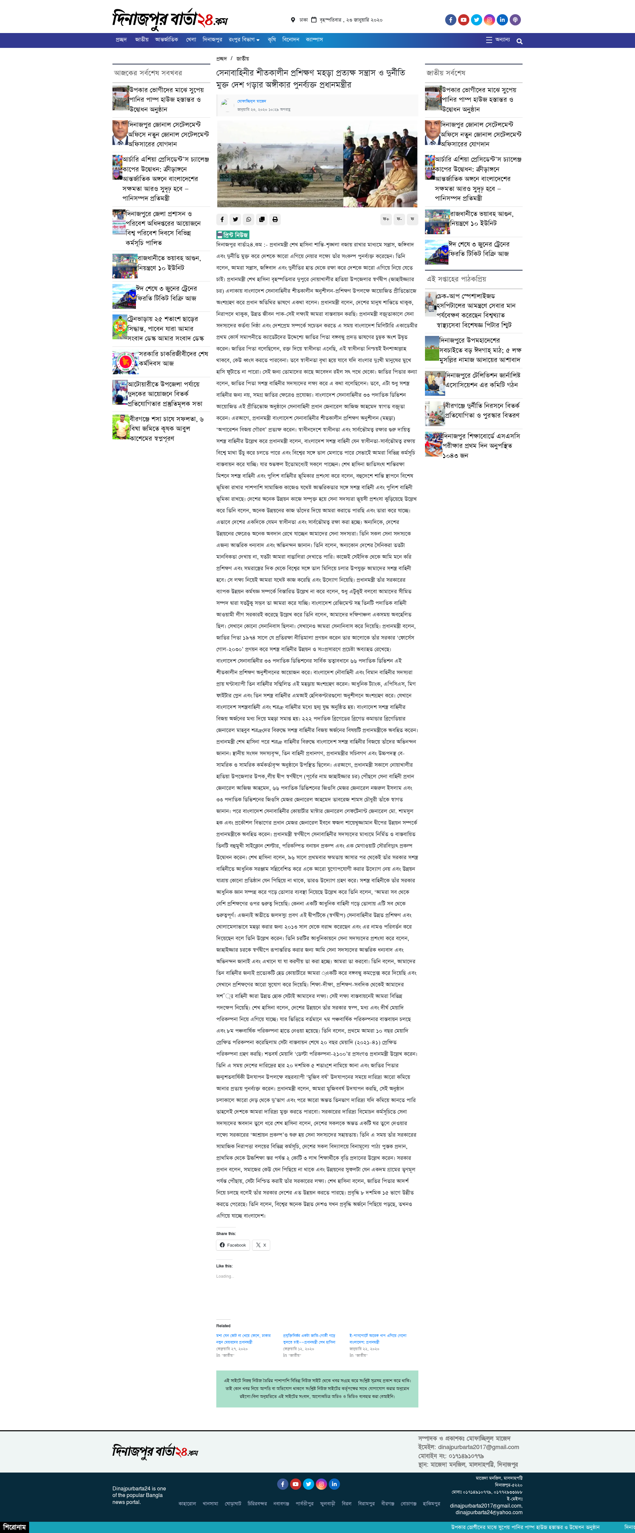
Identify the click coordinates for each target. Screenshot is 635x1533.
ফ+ (386, 219)
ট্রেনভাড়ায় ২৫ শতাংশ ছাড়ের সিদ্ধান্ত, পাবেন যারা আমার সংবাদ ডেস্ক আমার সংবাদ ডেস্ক (165, 329)
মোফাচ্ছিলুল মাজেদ (251, 101)
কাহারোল (187, 1503)
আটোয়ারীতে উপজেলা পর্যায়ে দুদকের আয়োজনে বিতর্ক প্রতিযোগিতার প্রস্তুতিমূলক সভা (165, 394)
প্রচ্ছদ (121, 40)
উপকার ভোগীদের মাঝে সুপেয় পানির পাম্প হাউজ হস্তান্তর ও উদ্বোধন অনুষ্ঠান (166, 100)
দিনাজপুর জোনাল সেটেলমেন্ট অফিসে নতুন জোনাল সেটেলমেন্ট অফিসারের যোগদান (168, 135)
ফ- (399, 219)
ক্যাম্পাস (314, 40)
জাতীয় (141, 40)
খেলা (190, 40)
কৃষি (271, 40)
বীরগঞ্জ (387, 1503)
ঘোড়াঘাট (233, 1503)
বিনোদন (290, 40)
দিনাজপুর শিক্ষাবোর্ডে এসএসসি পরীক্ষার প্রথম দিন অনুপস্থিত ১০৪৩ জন (481, 446)
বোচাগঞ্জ (408, 1503)
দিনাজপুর (212, 40)
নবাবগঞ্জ (281, 1503)
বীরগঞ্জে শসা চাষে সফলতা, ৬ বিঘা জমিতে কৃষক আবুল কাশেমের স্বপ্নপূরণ (167, 429)
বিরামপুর (366, 1503)
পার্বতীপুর (305, 1503)
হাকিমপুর (431, 1503)
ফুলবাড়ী (327, 1503)
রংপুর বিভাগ (242, 40)
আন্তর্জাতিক (166, 40)
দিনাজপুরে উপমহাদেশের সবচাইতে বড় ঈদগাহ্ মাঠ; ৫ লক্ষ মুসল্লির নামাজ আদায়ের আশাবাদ (480, 350)
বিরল (347, 1503)
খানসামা (210, 1503)
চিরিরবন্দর (257, 1503)
